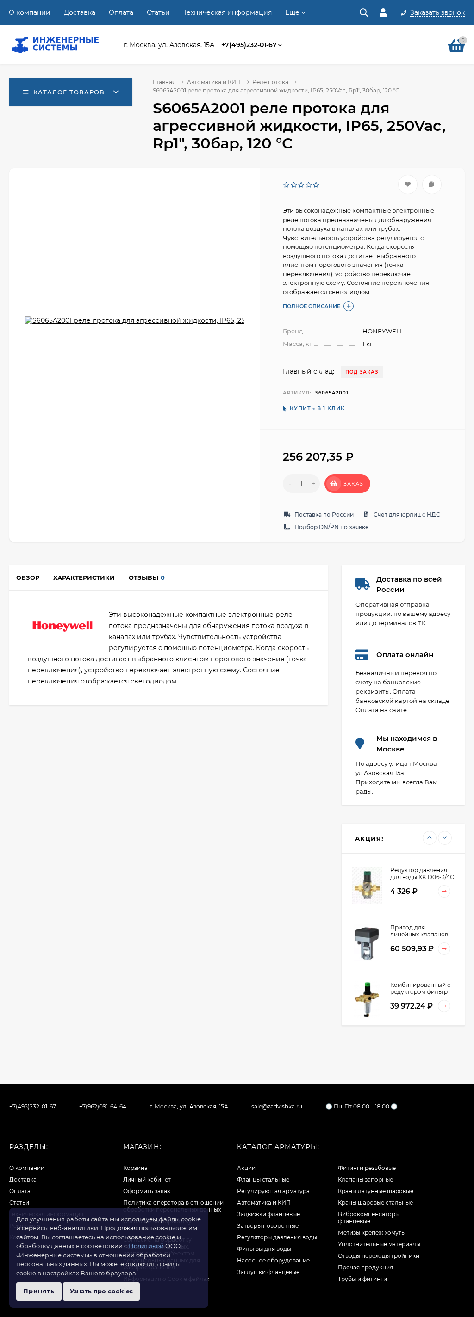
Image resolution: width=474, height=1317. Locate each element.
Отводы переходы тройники (378, 1255)
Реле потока (270, 82)
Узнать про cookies (101, 1291)
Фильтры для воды (264, 1248)
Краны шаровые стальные (375, 1202)
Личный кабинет (147, 1179)
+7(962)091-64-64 (102, 1106)
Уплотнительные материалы (379, 1244)
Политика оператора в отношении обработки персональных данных (173, 1206)
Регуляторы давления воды (277, 1237)
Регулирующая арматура (273, 1191)
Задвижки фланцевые (268, 1214)
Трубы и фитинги (362, 1278)
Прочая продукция (365, 1267)
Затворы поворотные (268, 1225)
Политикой (146, 1245)
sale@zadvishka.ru (276, 1106)
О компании (29, 12)
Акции (246, 1167)
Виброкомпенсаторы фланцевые (368, 1218)
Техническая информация (227, 12)
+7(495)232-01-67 (249, 45)
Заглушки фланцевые (268, 1271)
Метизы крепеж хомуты (371, 1232)
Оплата (121, 12)
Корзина (135, 1167)
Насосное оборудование (273, 1260)
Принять (39, 1291)
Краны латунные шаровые (375, 1191)
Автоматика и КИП (214, 82)
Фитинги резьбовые (367, 1167)
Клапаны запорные (365, 1179)
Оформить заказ (146, 1191)
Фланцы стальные (263, 1179)
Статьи (158, 12)
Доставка (79, 12)
